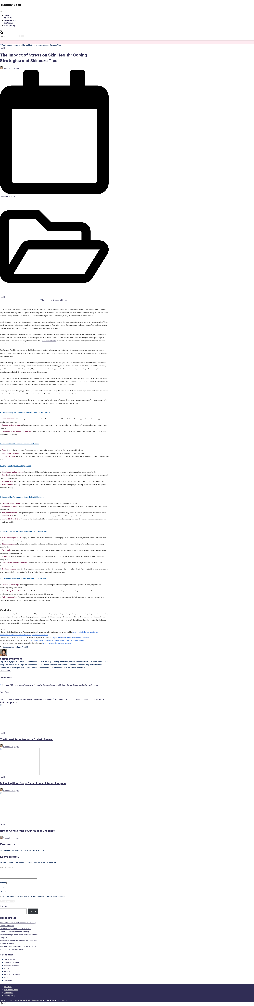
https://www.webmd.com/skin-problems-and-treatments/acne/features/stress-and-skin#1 (57, 640)
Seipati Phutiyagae (11, 658)
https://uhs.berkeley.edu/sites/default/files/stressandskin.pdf (71, 637)
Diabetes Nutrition (11, 963)
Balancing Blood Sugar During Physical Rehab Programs (33, 783)
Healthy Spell (11, 5)
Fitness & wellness (11, 966)
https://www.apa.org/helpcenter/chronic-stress (56, 643)
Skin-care (8, 980)
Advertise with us (11, 990)
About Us (8, 987)
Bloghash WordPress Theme (55, 1000)
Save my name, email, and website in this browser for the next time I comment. (34, 896)
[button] (19, 36)
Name (3, 883)
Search (4, 906)
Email (3, 887)
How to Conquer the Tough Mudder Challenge (27, 830)
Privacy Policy (9, 995)
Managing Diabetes (12, 974)
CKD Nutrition (9, 960)
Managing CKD (10, 971)
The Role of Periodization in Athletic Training (26, 739)
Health (2, 48)
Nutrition (7, 977)
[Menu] (1, 11)
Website (3, 892)
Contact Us (8, 993)
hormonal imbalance (49, 340)
